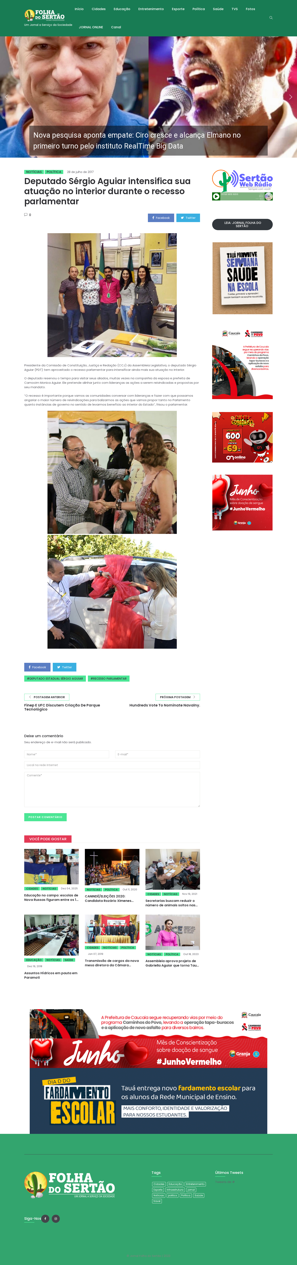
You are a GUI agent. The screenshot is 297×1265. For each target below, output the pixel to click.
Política (199, 9)
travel (157, 1201)
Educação (122, 9)
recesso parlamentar (110, 679)
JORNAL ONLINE (91, 27)
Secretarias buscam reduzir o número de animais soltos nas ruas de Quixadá (170, 905)
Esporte (178, 9)
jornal (191, 1189)
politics (172, 1195)
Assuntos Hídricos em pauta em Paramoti (50, 975)
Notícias (34, 172)
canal (116, 27)
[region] (148, 97)
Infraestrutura (175, 1189)
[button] (148, 97)
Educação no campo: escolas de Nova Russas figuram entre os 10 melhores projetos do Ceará (51, 900)
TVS (235, 9)
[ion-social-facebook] (45, 1219)
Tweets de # (225, 1182)
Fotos (250, 9)
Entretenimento (151, 9)
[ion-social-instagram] (56, 1219)
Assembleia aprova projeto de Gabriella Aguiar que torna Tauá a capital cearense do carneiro (172, 965)
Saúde (218, 9)
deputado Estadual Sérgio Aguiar (56, 679)
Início (79, 9)
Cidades (99, 9)
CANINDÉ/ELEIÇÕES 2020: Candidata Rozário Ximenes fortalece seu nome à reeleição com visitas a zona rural (111, 903)
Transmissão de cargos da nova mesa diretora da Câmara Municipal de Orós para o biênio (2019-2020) (112, 967)
